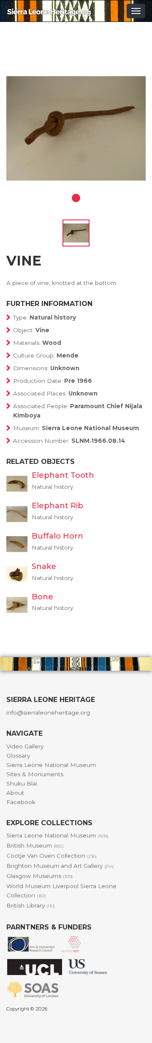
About (15, 792)
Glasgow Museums (39, 875)
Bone (42, 596)
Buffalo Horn (57, 536)
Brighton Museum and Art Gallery (60, 865)
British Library (30, 905)
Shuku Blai (21, 783)
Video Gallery (24, 746)
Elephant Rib (57, 505)
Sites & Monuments (34, 774)
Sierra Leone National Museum (51, 764)
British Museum (35, 845)
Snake (44, 566)
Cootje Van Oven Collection (51, 855)
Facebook (20, 802)
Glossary (18, 755)
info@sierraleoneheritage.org (48, 712)
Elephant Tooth (63, 475)
